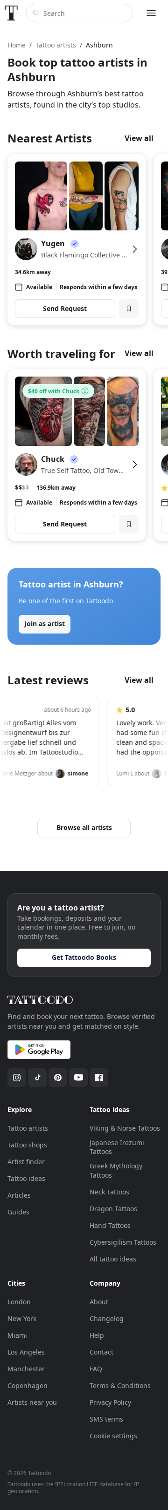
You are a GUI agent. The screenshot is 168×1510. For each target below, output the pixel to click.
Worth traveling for (61, 353)
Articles (19, 1195)
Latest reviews (48, 680)
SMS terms (106, 1419)
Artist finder (26, 1161)
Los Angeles (26, 1352)
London (19, 1301)
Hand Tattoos (110, 1225)
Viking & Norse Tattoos (125, 1128)
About (99, 1301)
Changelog (107, 1318)
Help (97, 1335)
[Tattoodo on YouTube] (78, 1077)
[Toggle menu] (151, 13)
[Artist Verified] (75, 243)
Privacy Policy (110, 1402)
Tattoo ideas (26, 1178)
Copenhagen (27, 1385)
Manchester (26, 1368)
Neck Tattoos (109, 1191)
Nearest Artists (49, 138)
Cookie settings (113, 1435)
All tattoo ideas (113, 1258)
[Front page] (11, 13)
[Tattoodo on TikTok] (37, 1077)
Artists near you (32, 1402)
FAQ (96, 1368)
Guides (18, 1211)
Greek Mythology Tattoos (116, 1170)
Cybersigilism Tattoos (123, 1242)
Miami (17, 1335)
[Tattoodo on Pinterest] (58, 1077)
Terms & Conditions (120, 1385)
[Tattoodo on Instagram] (16, 1077)
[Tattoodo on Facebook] (99, 1077)
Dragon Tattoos (113, 1208)
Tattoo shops (27, 1144)
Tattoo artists (27, 1128)
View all (139, 138)
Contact (101, 1352)
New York (21, 1318)
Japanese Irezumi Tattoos (117, 1147)
